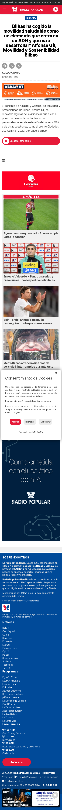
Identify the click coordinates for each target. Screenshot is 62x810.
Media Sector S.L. (36, 432)
